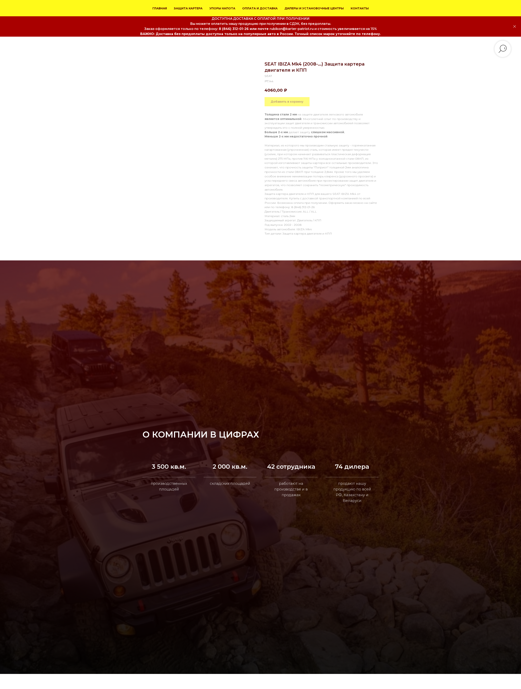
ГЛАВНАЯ (159, 8)
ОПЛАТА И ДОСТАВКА (260, 8)
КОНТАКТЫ (360, 8)
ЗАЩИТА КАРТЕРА (188, 8)
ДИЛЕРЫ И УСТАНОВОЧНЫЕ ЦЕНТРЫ (314, 8)
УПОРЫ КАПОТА (222, 8)
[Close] (514, 26)
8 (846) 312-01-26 (234, 29)
